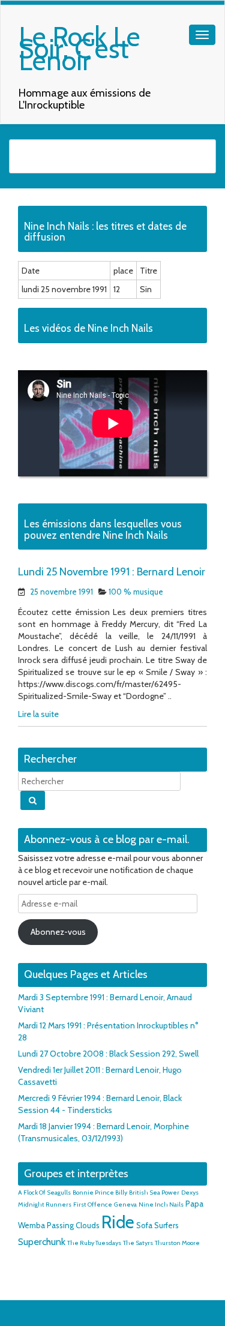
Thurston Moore (177, 1243)
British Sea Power (154, 1192)
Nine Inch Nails (161, 1204)
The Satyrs (138, 1243)
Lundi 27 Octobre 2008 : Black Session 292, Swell (108, 1053)
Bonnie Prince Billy (100, 1192)
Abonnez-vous (58, 931)
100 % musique (136, 591)
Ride (117, 1221)
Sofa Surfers (157, 1225)
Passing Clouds (73, 1225)
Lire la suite (38, 714)
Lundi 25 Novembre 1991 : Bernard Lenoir (111, 571)
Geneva (125, 1204)
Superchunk (41, 1241)
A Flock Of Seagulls (44, 1192)
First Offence (92, 1204)
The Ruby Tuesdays (94, 1243)
